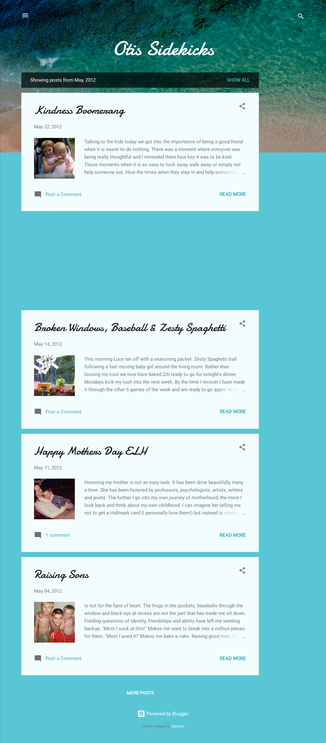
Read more (233, 194)
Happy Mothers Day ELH (90, 451)
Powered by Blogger (166, 714)
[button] (242, 107)
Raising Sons (61, 574)
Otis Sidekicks (163, 48)
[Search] (301, 17)
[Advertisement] (284, 167)
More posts (140, 692)
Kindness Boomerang (79, 110)
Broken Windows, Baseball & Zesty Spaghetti (129, 327)
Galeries (177, 726)
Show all (238, 80)
